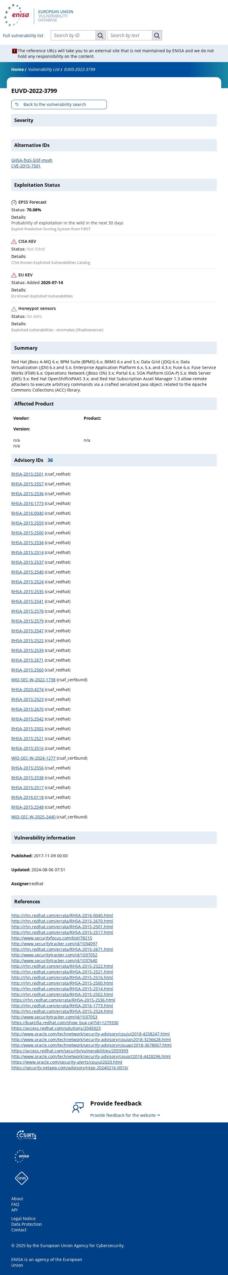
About (17, 1198)
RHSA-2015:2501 (27, 474)
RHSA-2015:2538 (27, 777)
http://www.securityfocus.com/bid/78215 (51, 938)
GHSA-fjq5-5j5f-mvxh (32, 160)
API (14, 1210)
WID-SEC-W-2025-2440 (33, 817)
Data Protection (26, 1224)
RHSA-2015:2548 (27, 807)
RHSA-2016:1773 (27, 503)
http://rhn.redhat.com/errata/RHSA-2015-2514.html (62, 989)
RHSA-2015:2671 (27, 660)
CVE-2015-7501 (26, 166)
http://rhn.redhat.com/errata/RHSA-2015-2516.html (62, 977)
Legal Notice (23, 1218)
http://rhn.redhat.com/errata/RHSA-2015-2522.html (62, 966)
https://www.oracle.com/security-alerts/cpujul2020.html (66, 1062)
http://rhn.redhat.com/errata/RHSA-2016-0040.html (62, 915)
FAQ (15, 1204)
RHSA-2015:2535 (27, 591)
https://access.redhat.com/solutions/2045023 (56, 1028)
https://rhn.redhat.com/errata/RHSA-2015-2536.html (63, 1000)
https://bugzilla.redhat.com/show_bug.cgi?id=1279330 (64, 1022)
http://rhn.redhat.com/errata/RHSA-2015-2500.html (62, 983)
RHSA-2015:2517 (27, 787)
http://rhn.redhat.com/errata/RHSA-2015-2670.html (62, 921)
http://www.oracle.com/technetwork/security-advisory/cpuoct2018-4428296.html (91, 1056)
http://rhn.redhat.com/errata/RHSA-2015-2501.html (62, 926)
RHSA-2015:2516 (27, 748)
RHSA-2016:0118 (27, 797)
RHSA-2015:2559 (27, 523)
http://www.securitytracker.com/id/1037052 (54, 955)
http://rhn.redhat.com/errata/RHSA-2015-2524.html (62, 1011)
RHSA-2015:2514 (27, 552)
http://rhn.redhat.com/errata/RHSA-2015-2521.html (62, 972)
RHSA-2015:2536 (27, 493)
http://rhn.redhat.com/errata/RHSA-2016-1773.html (62, 1005)
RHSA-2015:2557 (27, 484)
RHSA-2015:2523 (27, 699)
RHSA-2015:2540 (27, 572)
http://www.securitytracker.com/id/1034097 (54, 943)
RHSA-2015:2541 (27, 601)
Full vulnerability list (23, 35)
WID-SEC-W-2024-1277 (33, 758)
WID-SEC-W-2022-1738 (33, 679)
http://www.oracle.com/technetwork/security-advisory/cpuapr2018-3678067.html (91, 1045)
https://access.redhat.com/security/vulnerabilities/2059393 (69, 1051)
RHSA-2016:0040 (27, 513)
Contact (18, 1230)
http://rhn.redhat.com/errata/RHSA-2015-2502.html (62, 994)
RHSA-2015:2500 (27, 533)
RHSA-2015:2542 (27, 719)
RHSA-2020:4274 (27, 689)
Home (17, 69)
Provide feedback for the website (123, 1115)
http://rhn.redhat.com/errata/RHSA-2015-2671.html (62, 949)
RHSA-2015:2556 (27, 768)
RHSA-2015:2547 (27, 630)
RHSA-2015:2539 (27, 650)
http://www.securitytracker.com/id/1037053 (54, 1017)
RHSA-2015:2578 (27, 611)
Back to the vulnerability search (54, 104)
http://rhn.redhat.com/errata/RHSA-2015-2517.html (62, 932)
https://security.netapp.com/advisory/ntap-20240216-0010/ (69, 1067)
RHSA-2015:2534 (27, 542)
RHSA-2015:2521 (27, 738)
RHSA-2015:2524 (27, 582)
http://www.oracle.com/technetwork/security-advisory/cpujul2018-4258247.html (90, 1034)
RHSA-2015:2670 (27, 709)
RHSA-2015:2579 (27, 621)
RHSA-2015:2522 (27, 640)
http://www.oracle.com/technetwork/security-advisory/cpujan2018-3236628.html (91, 1039)
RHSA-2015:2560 (27, 670)
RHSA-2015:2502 (27, 728)
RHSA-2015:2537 (27, 562)
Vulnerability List (44, 69)
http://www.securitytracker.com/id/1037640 (54, 960)
